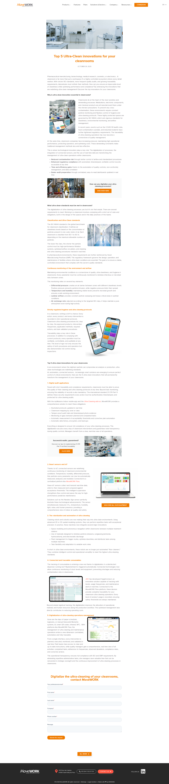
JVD (87, 579)
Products (65, 5)
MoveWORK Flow (72, 481)
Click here (66, 451)
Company (113, 5)
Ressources (125, 5)
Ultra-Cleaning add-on (92, 401)
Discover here (103, 191)
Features (77, 5)
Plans (85, 5)
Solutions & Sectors (97, 5)
